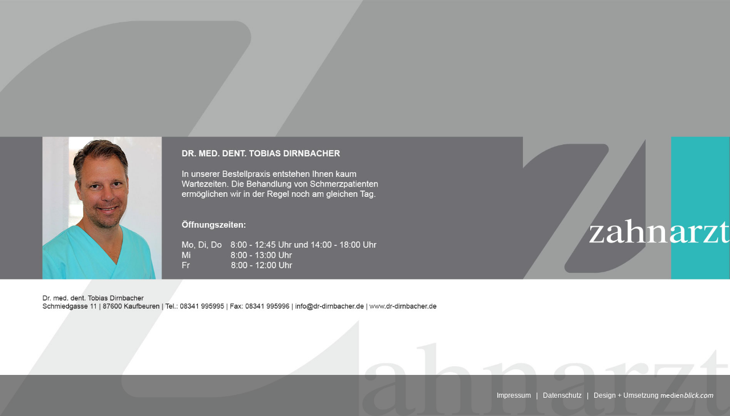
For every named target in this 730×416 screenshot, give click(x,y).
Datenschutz (562, 395)
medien (686, 395)
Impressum (514, 395)
